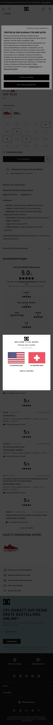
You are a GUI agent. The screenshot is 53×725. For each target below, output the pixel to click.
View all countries (26, 371)
